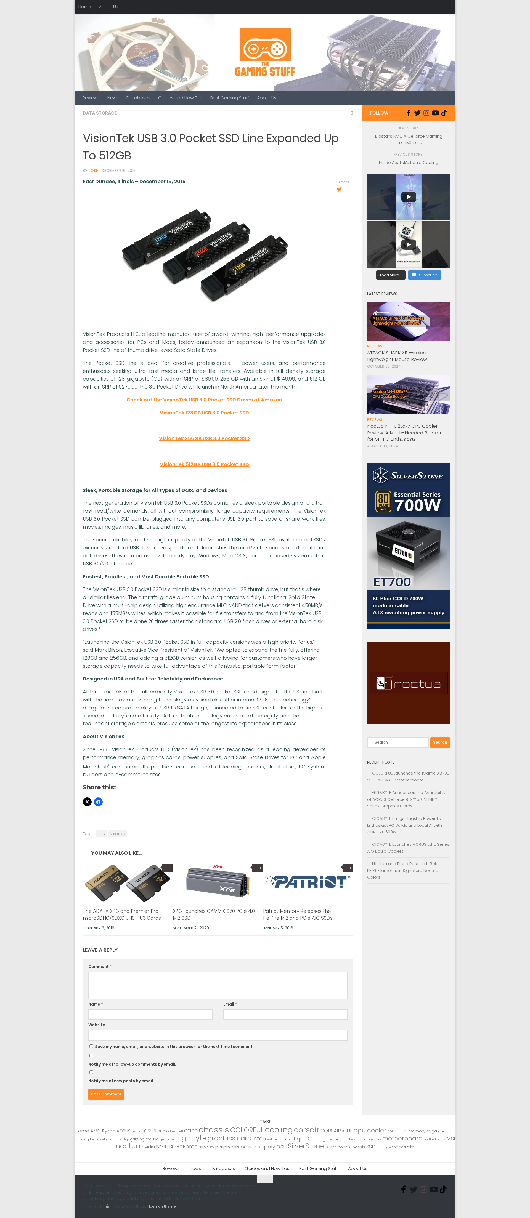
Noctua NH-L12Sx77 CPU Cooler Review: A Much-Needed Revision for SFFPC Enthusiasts (405, 432)
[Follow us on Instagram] (426, 113)
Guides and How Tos (180, 98)
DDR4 (391, 1131)
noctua (128, 1146)
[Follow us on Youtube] (435, 113)
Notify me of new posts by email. (121, 1081)
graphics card (229, 1138)
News (113, 98)
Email (230, 1004)
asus (150, 1130)
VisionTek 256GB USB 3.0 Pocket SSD (204, 438)
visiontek (117, 833)
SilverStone (306, 1146)
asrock (137, 1131)
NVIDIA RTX (206, 1147)
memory (374, 1139)
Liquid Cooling (309, 1138)
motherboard (402, 1138)
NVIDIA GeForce (177, 1146)
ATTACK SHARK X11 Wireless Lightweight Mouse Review (397, 356)
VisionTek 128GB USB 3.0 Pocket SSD (204, 412)
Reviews (91, 98)
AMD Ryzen (102, 1130)
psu (281, 1146)
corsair (306, 1130)
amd (83, 1130)
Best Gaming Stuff (229, 98)
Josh (94, 170)
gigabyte (190, 1138)
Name (95, 1004)
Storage (384, 1147)
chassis (214, 1129)
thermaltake (403, 1147)
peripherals (227, 1147)
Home (84, 7)
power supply (257, 1146)
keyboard (273, 1139)
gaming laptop (117, 1139)
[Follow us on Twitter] (417, 113)
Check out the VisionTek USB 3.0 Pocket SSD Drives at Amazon (204, 399)
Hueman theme (161, 1206)
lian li (288, 1139)
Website (96, 1025)
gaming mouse (144, 1139)
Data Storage (100, 113)
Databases (138, 98)
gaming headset (90, 1139)
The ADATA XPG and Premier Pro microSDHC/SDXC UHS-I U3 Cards (122, 915)
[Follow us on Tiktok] (444, 113)
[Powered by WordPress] (107, 1206)
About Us (108, 7)
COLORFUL (247, 1130)
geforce (167, 1139)
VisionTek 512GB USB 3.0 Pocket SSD (204, 464)
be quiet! (176, 1131)
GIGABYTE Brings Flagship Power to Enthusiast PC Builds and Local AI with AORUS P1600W (404, 825)
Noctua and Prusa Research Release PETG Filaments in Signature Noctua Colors (406, 870)
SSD (101, 833)
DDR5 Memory (411, 1131)
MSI (451, 1138)
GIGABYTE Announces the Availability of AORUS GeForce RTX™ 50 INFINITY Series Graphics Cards (406, 799)
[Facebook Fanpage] (408, 113)
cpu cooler (370, 1130)
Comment (100, 966)
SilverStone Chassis (345, 1147)
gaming (445, 1131)
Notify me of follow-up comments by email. (132, 1064)
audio (163, 1131)
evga (431, 1131)
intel (258, 1138)
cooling (279, 1129)
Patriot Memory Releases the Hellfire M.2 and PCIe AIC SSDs (298, 915)
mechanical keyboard (347, 1139)
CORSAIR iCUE (336, 1130)
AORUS (123, 1131)
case (191, 1130)
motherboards (435, 1139)
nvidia (148, 1146)
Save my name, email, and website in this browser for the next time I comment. (174, 1046)
